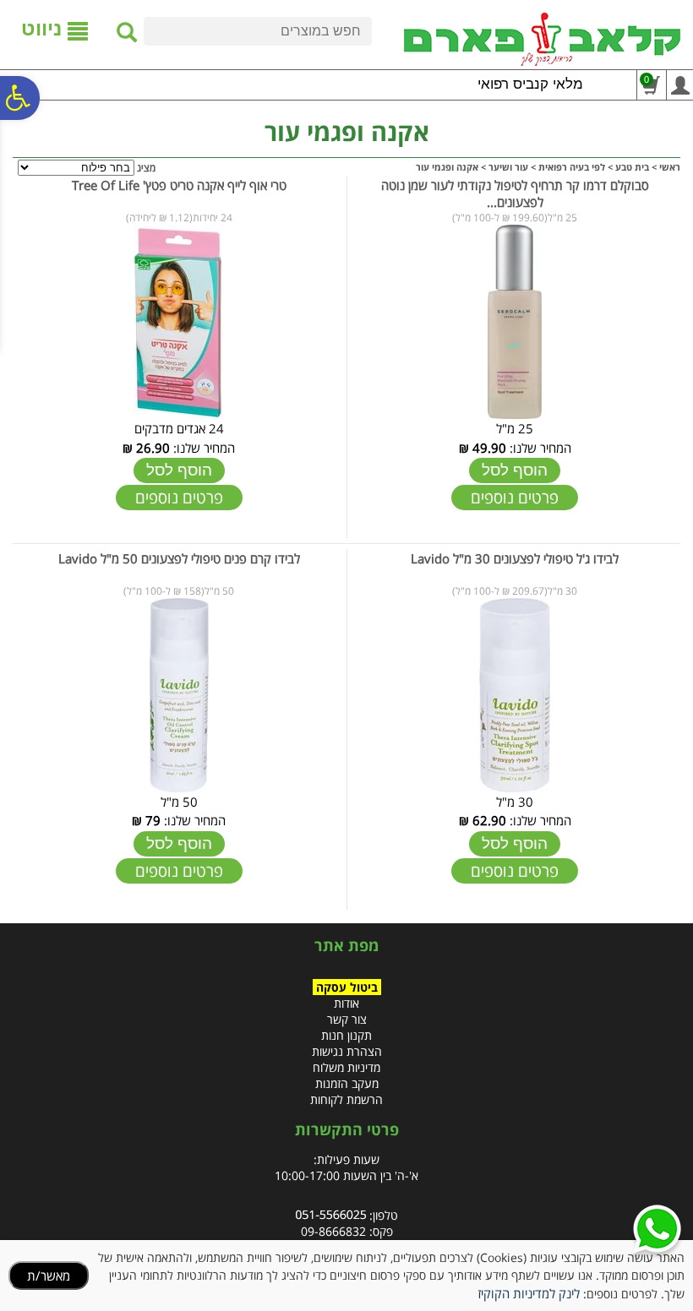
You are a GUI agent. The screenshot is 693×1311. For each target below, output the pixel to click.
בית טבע (632, 166)
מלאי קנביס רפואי (530, 84)
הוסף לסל (515, 470)
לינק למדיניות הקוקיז (528, 1293)
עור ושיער (508, 166)
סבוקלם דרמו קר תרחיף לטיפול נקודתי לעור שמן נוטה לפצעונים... (515, 193)
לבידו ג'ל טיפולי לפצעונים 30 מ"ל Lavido (515, 558)
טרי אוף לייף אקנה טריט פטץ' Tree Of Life (179, 185)
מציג (146, 167)
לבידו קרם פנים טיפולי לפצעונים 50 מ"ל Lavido (179, 558)
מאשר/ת (48, 1275)
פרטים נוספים (515, 498)
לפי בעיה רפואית (571, 166)
